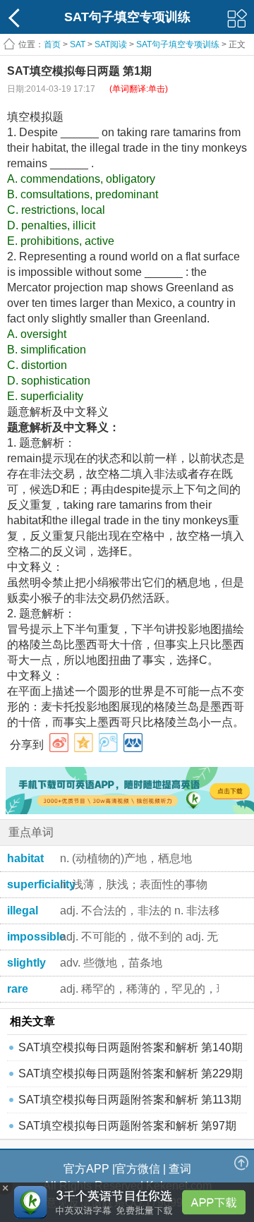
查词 (180, 1169)
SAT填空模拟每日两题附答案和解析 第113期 (129, 1100)
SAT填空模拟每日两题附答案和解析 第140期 (130, 1047)
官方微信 (137, 1169)
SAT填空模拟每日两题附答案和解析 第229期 (130, 1073)
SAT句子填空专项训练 (177, 44)
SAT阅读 (111, 44)
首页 (52, 44)
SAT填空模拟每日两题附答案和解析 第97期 (127, 1126)
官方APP (86, 1169)
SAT (77, 44)
